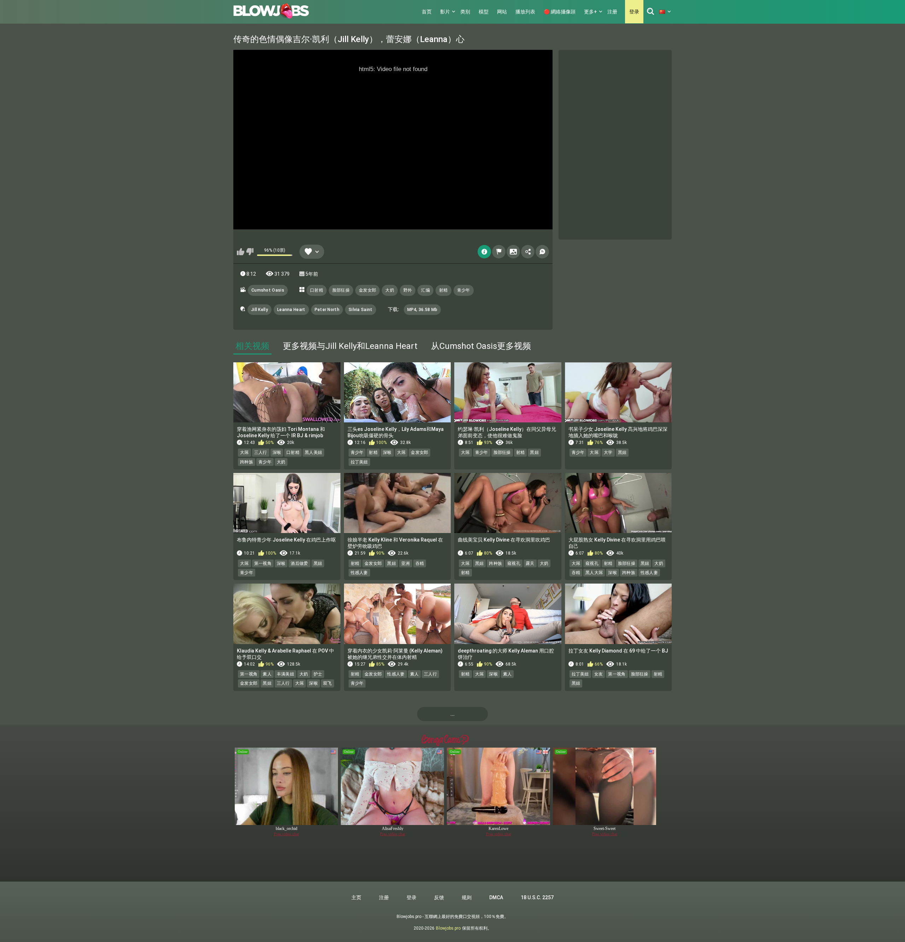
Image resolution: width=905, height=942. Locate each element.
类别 (465, 11)
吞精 (419, 563)
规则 (467, 897)
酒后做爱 (299, 563)
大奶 (389, 290)
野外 (407, 290)
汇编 (425, 290)
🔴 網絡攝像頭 (560, 11)
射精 (443, 290)
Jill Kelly (259, 309)
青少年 (463, 290)
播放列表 (525, 11)
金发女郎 (367, 290)
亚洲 (405, 563)
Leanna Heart (291, 309)
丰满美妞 (285, 674)
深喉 (277, 452)
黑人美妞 (313, 452)
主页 (356, 897)
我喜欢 (240, 251)
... (452, 714)
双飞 (327, 683)
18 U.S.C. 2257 (537, 897)
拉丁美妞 (359, 462)
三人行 (260, 452)
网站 (502, 11)
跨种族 (246, 462)
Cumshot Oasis (267, 290)
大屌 (244, 452)
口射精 (316, 290)
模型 (484, 11)
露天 (530, 563)
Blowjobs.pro (448, 928)
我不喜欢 (249, 251)
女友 (598, 674)
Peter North (327, 309)
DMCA (496, 897)
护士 (318, 674)
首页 (427, 11)
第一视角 (263, 563)
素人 (267, 674)
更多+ (590, 11)
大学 (608, 452)
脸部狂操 (341, 290)
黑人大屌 (594, 572)
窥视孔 (513, 563)
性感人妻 (359, 572)
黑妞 (534, 452)
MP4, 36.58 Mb (422, 309)
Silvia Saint (361, 309)
